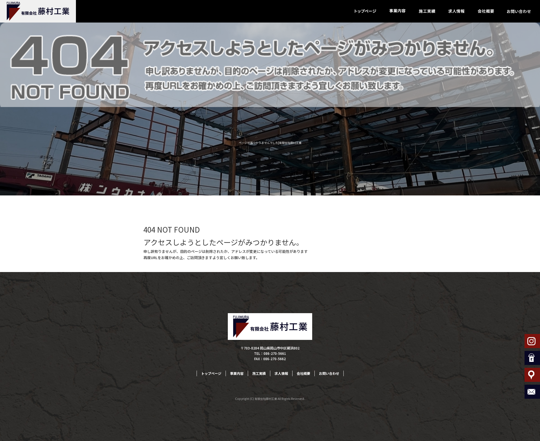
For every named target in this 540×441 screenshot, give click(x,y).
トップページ (365, 11)
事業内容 (397, 11)
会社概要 (486, 11)
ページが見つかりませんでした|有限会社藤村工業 (270, 143)
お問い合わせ (519, 11)
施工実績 (427, 11)
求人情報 (456, 11)
